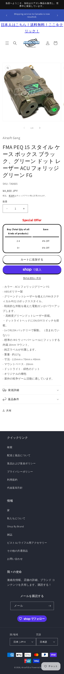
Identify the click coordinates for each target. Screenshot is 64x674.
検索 (9, 447)
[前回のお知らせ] (6, 15)
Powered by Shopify (40, 667)
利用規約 (12, 479)
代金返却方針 (15, 487)
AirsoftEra (26, 667)
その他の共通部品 (17, 550)
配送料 (12, 196)
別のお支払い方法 (32, 278)
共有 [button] (8, 410)
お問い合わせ (15, 558)
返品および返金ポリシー (21, 463)
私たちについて (16, 518)
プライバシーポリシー (20, 471)
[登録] (50, 606)
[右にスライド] (40, 128)
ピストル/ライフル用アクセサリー (27, 542)
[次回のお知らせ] (57, 15)
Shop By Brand (15, 526)
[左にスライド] (24, 128)
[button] (7, 43)
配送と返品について (18, 455)
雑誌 (9, 534)
